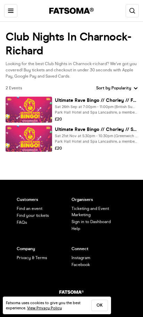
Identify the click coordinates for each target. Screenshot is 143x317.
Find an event (29, 208)
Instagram (81, 257)
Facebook (81, 264)
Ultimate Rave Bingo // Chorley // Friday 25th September (96, 100)
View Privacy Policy (44, 308)
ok (99, 305)
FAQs (22, 222)
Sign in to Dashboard (91, 221)
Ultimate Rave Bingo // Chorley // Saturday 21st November (96, 129)
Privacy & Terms (32, 257)
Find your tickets (33, 215)
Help (76, 228)
